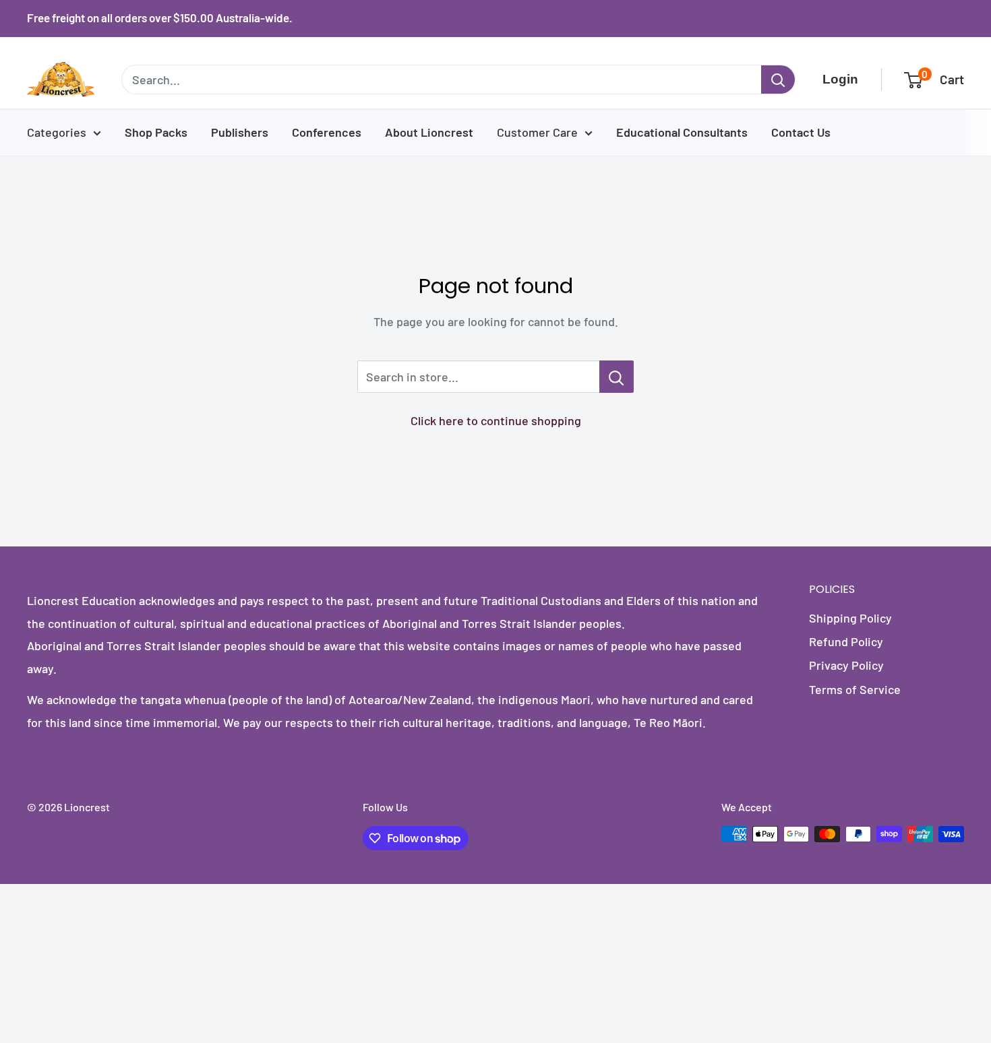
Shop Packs (156, 132)
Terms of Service (855, 689)
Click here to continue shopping (496, 420)
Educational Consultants (682, 132)
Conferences (326, 132)
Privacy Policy (846, 665)
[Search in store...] (616, 376)
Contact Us (801, 132)
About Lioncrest (429, 132)
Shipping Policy (850, 617)
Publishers (239, 132)
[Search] (778, 79)
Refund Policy (846, 641)
